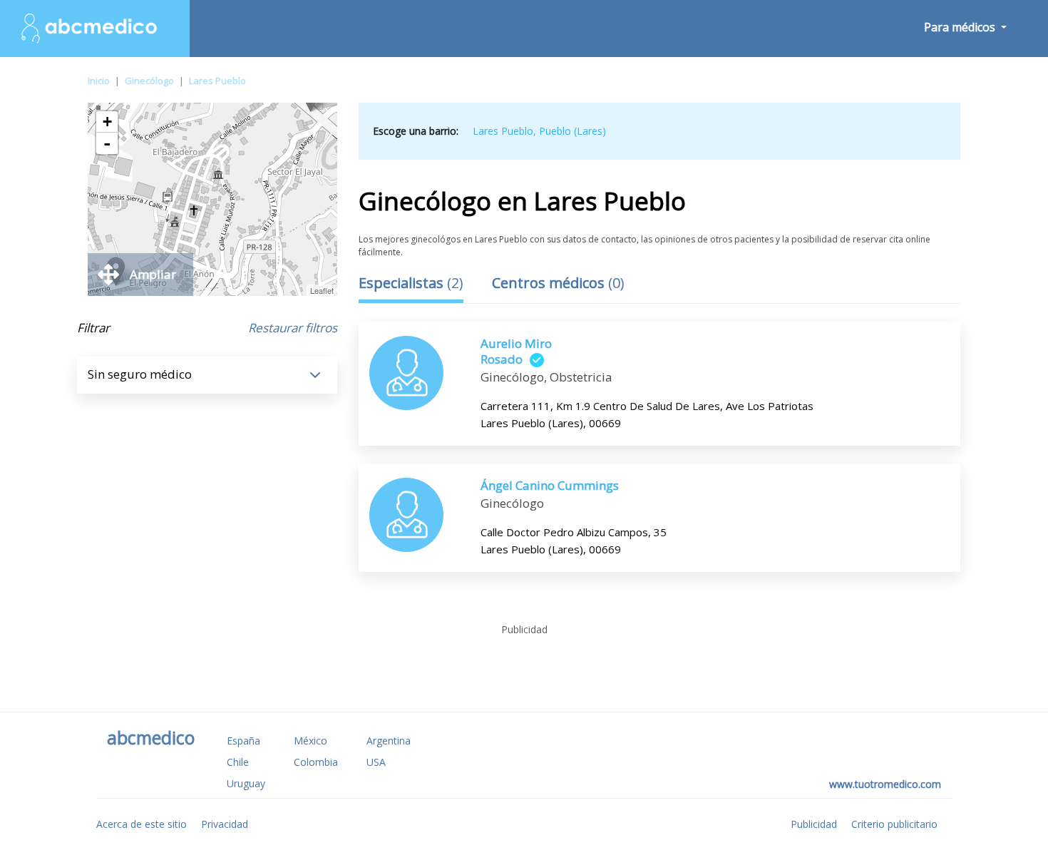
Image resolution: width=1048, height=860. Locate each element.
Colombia (316, 762)
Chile (238, 762)
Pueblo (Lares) (572, 131)
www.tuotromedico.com (885, 784)
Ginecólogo (149, 80)
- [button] (107, 143)
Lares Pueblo (217, 80)
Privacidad (224, 824)
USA (376, 762)
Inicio (99, 80)
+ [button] (107, 121)
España (243, 740)
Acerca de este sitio (141, 824)
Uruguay (246, 783)
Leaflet (322, 290)
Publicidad (814, 824)
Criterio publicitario (894, 824)
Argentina (388, 740)
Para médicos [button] (961, 27)
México (310, 740)
